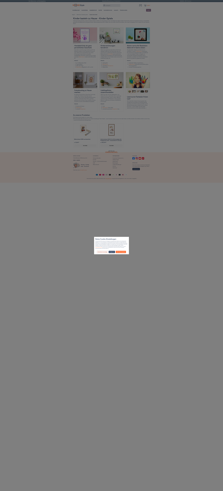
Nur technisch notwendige (102, 252)
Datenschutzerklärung (98, 247)
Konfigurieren (111, 252)
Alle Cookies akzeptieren (120, 252)
